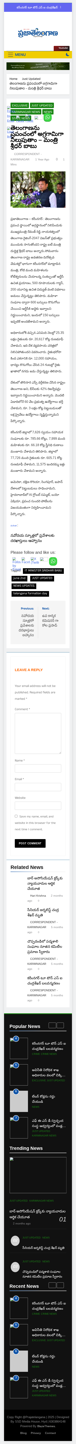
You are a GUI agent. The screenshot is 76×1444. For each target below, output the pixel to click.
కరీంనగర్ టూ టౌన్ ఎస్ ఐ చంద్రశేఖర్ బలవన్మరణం (37, 7)
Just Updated (41, 105)
